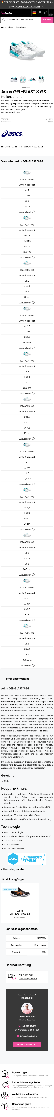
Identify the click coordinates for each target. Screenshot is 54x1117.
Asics (50, 121)
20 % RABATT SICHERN (29, 6)
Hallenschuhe (20, 27)
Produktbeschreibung (17, 678)
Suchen (47, 20)
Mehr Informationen (10, 112)
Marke (7, 146)
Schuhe (8, 27)
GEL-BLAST (38, 146)
